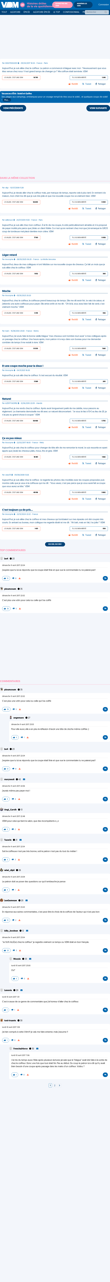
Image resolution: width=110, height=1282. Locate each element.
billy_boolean (11, 931)
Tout (4, 12)
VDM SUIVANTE (98, 108)
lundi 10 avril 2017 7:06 (20, 1055)
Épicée (27, 12)
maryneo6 (9, 780)
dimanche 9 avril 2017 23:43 (13, 907)
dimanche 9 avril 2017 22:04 (13, 565)
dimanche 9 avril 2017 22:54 (13, 847)
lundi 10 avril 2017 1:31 (10, 997)
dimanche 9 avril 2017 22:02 (13, 596)
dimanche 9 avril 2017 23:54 (13, 938)
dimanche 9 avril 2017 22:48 (13, 816)
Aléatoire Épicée (41, 12)
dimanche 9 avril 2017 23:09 (13, 877)
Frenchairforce (20, 1049)
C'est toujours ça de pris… (17, 510)
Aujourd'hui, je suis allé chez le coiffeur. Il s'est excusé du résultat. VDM (35, 376)
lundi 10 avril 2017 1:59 (11, 1027)
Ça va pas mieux (12, 438)
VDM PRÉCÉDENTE (13, 108)
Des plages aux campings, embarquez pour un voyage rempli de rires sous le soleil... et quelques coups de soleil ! (54, 97)
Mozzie (17, 959)
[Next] (59, 1085)
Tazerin (8, 840)
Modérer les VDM (82, 5)
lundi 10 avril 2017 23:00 (20, 966)
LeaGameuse (10, 901)
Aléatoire (15, 12)
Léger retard (9, 255)
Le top (56, 12)
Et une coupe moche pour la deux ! (22, 366)
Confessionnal (71, 12)
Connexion (103, 5)
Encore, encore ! (55, 544)
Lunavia (8, 990)
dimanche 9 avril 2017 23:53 (22, 725)
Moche (6, 291)
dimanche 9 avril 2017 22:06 (13, 786)
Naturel (6, 399)
